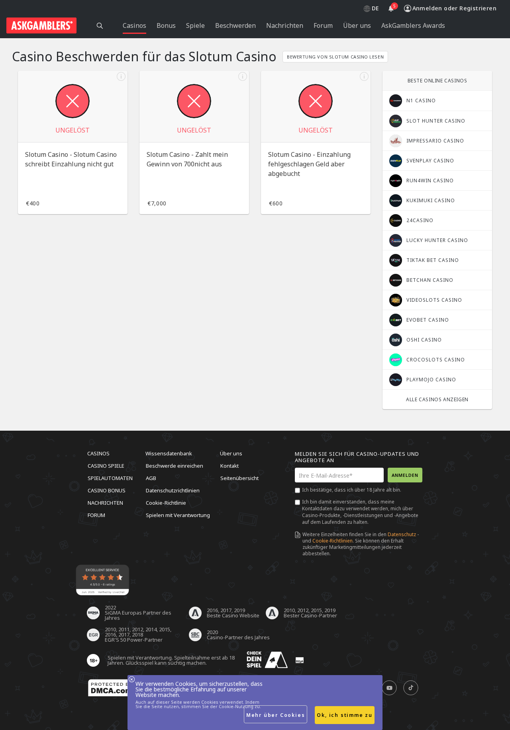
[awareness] (267, 660)
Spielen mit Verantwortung (178, 515)
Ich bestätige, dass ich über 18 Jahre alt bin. (351, 489)
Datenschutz (402, 534)
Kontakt (229, 465)
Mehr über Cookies (275, 715)
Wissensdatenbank (168, 453)
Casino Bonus (107, 490)
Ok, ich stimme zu (345, 715)
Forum (96, 515)
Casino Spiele (106, 465)
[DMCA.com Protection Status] (111, 688)
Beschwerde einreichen (174, 465)
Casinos (98, 453)
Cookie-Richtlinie (166, 502)
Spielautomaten (110, 478)
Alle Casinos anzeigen (437, 399)
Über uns (231, 453)
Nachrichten (105, 502)
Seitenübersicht (239, 478)
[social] (389, 688)
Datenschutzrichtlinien (173, 490)
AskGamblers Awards (413, 25)
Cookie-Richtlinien (332, 540)
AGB (151, 478)
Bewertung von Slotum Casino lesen (335, 57)
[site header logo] (41, 25)
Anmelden (405, 475)
